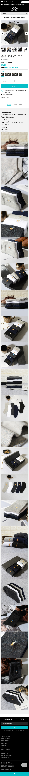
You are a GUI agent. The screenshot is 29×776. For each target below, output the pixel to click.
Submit (14, 727)
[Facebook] (1, 763)
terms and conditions (13, 730)
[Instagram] (6, 763)
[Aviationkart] (14, 9)
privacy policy (22, 730)
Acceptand (15, 730)
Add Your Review (4, 59)
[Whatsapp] (11, 763)
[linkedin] (4, 763)
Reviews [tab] (20, 104)
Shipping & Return (5, 97)
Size (2, 79)
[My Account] (14, 773)
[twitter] (9, 763)
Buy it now (14, 86)
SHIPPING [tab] (15, 104)
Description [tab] (9, 104)
